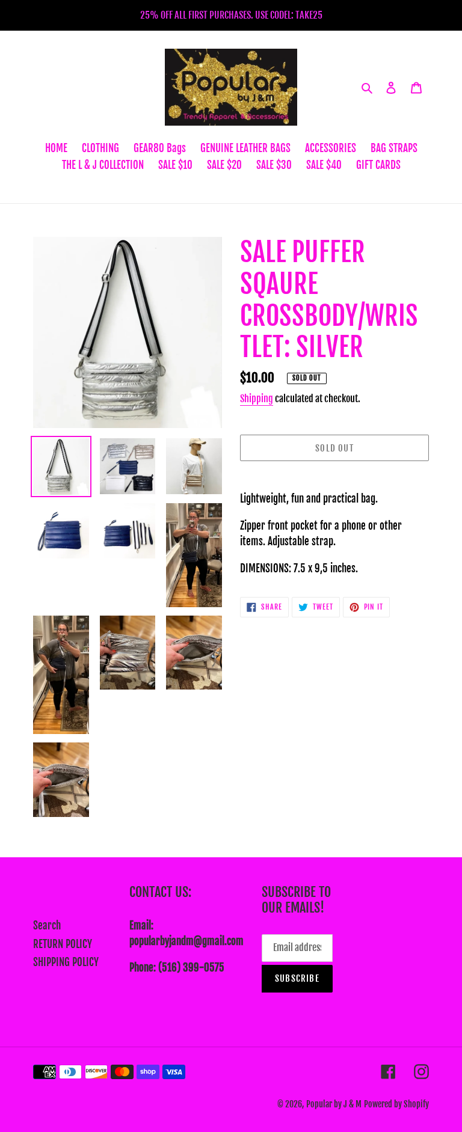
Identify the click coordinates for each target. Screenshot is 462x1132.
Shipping (256, 399)
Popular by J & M (334, 1104)
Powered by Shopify (396, 1104)
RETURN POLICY (62, 944)
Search (47, 925)
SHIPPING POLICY (66, 962)
